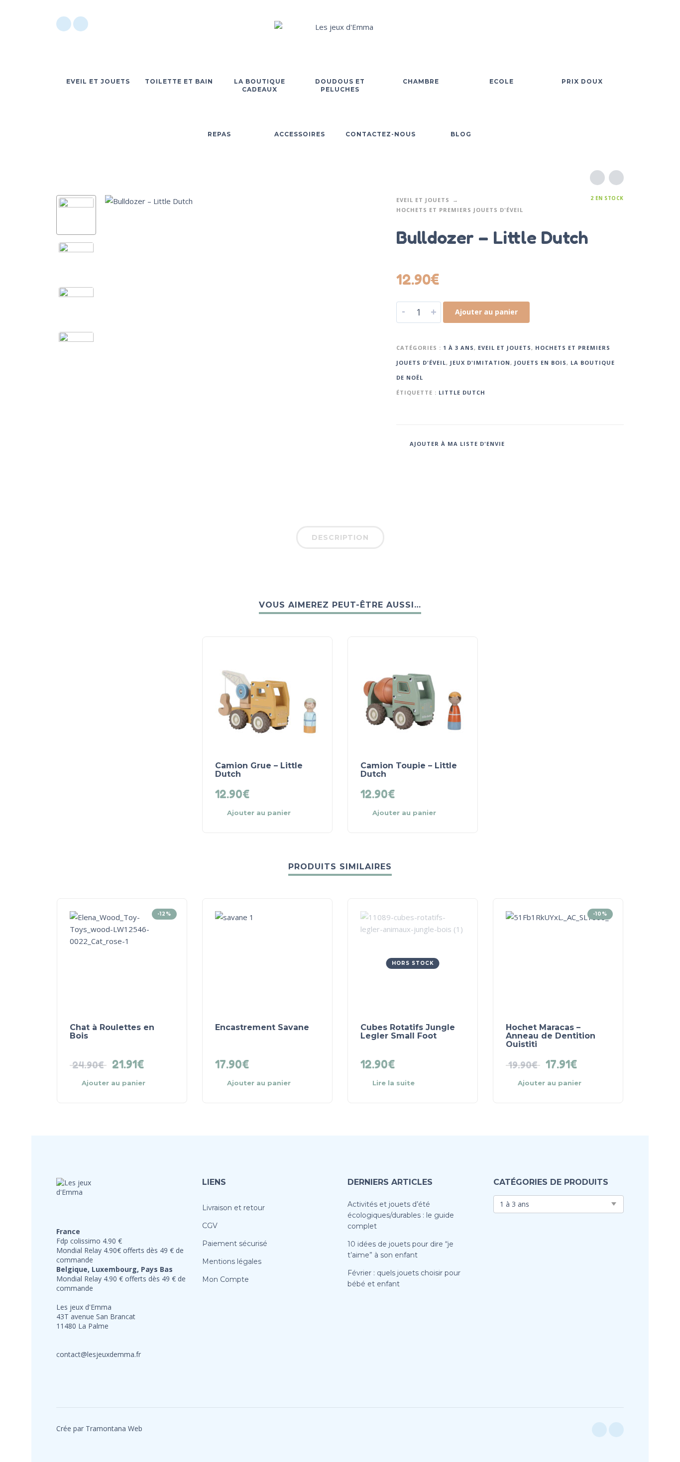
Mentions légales (231, 1261)
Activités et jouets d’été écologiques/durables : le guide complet (400, 1215)
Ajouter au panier (486, 311)
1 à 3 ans (458, 347)
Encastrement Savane (262, 1027)
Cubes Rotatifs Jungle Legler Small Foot (407, 1032)
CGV (210, 1225)
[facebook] (63, 23)
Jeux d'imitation (480, 362)
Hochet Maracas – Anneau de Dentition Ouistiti (550, 1036)
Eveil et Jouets (423, 200)
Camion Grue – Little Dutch (259, 770)
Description (340, 537)
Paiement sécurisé (234, 1243)
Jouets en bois (540, 362)
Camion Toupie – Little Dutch (408, 770)
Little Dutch (462, 392)
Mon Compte (225, 1279)
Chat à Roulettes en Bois (112, 1032)
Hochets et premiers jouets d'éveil (459, 209)
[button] (561, 24)
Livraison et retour (233, 1207)
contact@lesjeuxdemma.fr (98, 1354)
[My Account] (589, 24)
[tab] (340, 539)
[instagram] (80, 23)
